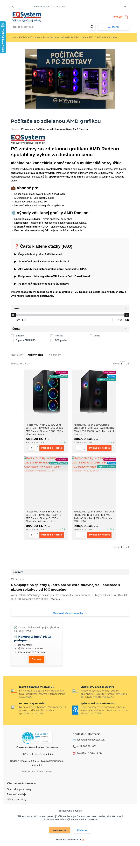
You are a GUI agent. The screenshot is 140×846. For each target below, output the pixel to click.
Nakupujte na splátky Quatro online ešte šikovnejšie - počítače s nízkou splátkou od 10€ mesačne (65, 587)
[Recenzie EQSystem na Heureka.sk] (37, 738)
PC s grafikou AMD (84, 37)
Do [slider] (126, 315)
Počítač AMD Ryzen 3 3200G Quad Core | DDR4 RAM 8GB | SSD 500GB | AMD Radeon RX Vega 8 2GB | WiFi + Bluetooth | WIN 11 (45, 429)
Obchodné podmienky (19, 789)
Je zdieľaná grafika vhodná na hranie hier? (41, 261)
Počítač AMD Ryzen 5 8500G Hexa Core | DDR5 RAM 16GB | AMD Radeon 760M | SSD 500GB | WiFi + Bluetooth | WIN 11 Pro (94, 429)
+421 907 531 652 (23, 6)
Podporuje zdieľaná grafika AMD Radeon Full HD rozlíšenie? (52, 276)
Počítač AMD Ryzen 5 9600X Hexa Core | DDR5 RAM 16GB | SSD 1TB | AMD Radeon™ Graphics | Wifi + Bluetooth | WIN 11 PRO (94, 516)
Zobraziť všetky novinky (68, 613)
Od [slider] (13, 315)
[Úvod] (31, 17)
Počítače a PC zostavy (29, 37)
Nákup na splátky (16, 799)
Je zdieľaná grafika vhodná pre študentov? (41, 283)
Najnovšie (17, 354)
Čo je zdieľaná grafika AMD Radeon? (38, 254)
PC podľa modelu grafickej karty (58, 37)
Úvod (13, 37)
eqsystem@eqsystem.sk (90, 739)
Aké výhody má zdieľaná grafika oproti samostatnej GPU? (50, 268)
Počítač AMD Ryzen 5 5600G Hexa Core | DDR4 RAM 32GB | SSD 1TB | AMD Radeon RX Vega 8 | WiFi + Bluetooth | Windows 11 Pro (44, 516)
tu (83, 839)
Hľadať (92, 27)
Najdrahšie (54, 354)
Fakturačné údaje (16, 794)
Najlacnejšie (35, 354)
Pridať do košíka (51, 447)
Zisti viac (36, 659)
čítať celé (56, 599)
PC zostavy (27, 129)
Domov (15, 129)
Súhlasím (82, 830)
